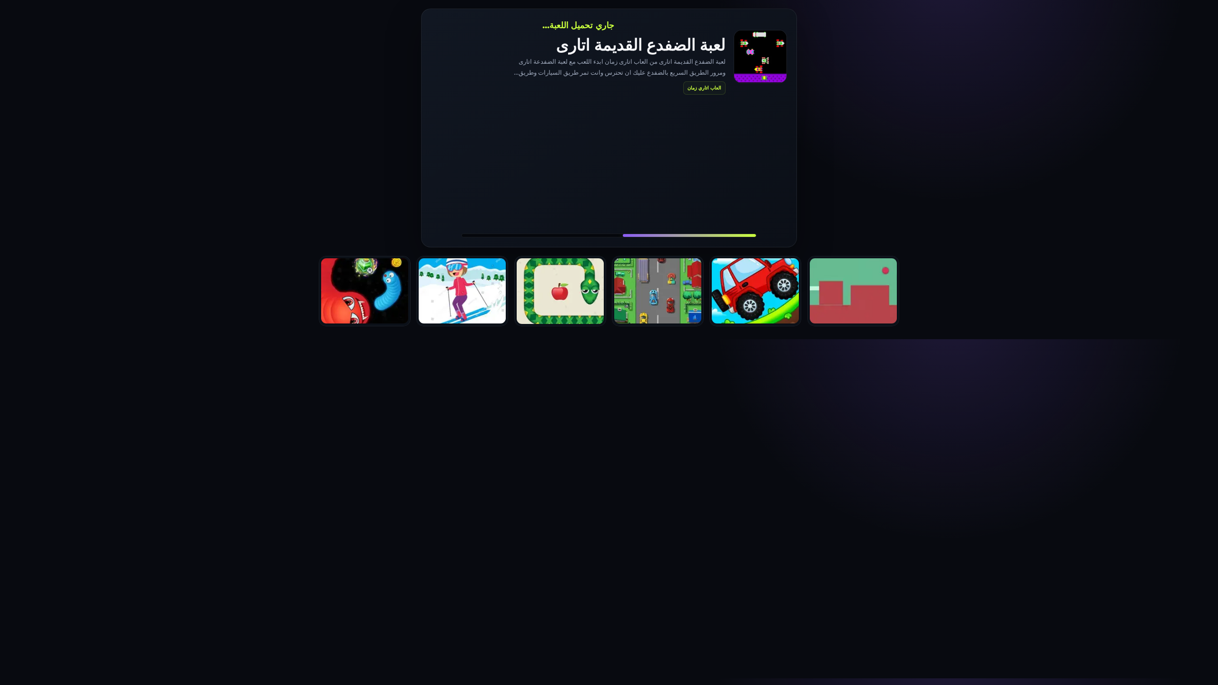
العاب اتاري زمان (704, 87)
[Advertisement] (609, 163)
